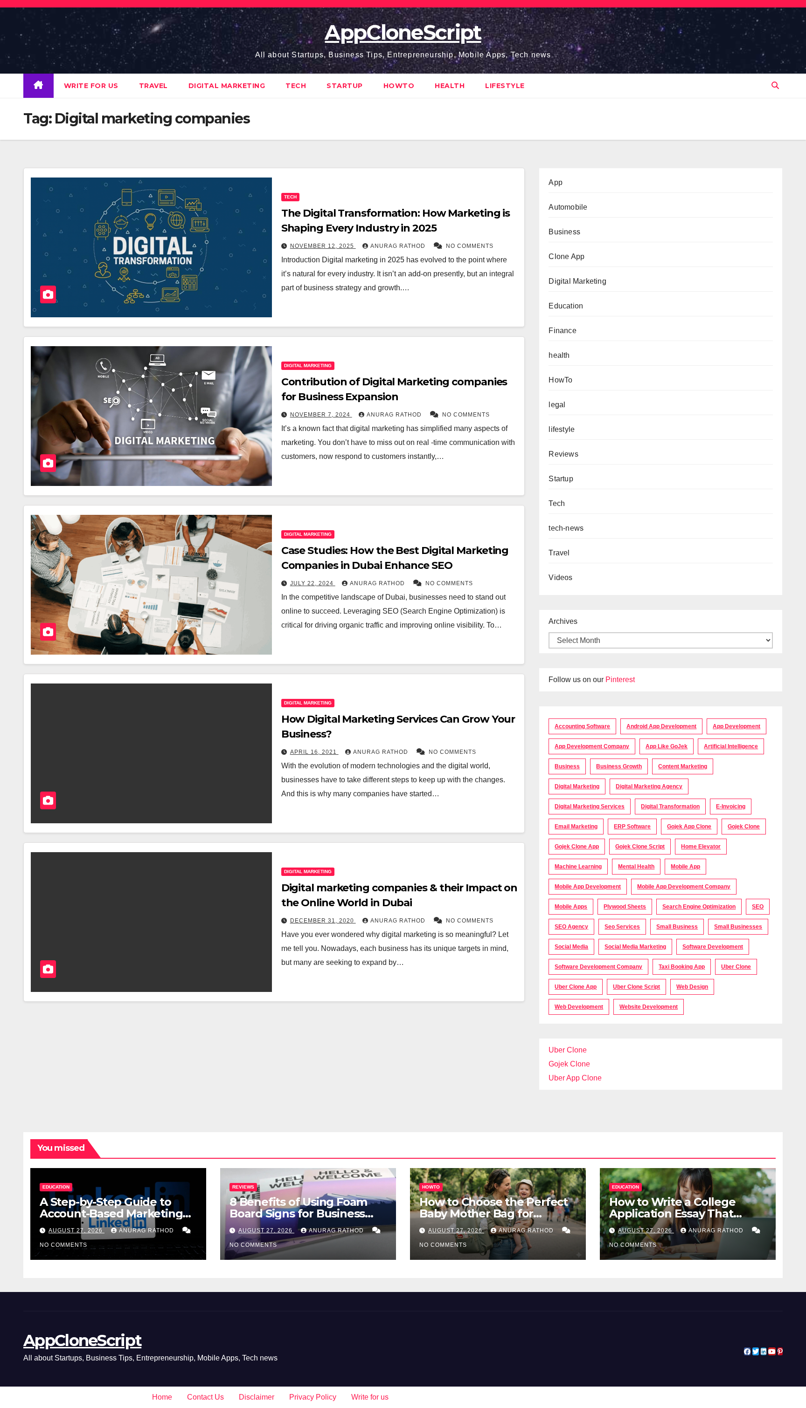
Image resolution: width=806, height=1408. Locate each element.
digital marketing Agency (649, 786)
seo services (622, 926)
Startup (345, 86)
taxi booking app (682, 967)
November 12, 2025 (323, 246)
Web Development (579, 1007)
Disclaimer (256, 1397)
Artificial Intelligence (731, 746)
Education (566, 306)
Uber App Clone (575, 1078)
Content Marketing (682, 766)
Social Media (571, 946)
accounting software (582, 726)
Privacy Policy (312, 1397)
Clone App (566, 256)
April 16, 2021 (314, 752)
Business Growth (619, 766)
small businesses (738, 926)
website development (648, 1007)
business (567, 766)
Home (162, 1397)
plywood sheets (625, 906)
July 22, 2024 (312, 583)
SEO (758, 906)
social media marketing (635, 946)
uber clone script (636, 987)
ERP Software (632, 826)
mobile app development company (683, 886)
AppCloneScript (403, 32)
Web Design (692, 987)
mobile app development (588, 886)
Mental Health (636, 866)
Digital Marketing (226, 86)
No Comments (469, 246)
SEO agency (571, 926)
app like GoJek (667, 746)
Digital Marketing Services (590, 806)
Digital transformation (670, 806)
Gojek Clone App (577, 846)
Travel (153, 86)
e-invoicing (730, 806)
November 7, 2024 (321, 414)
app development (736, 726)
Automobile (568, 207)
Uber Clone (568, 1050)
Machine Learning (578, 866)
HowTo (399, 86)
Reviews (563, 454)
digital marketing (577, 786)
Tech (295, 86)
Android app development (661, 726)
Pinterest (620, 679)
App (556, 182)
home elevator (701, 846)
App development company (592, 746)
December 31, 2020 (323, 920)
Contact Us (205, 1397)
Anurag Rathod (398, 246)
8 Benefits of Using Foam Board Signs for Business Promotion (298, 1213)
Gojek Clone (744, 826)
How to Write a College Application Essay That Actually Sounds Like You (677, 1213)
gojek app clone (689, 826)
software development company (598, 967)
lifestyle (505, 86)
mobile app (685, 866)
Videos (560, 577)
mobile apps (571, 906)
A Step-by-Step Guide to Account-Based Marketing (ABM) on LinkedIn (111, 1213)
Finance (562, 331)
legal (557, 405)
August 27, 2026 (76, 1230)
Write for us (91, 86)
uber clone (736, 967)
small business (677, 926)
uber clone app (576, 987)
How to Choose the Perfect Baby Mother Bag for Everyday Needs (493, 1213)
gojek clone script (640, 846)
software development (712, 946)
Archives (563, 621)
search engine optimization (699, 906)
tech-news (566, 528)
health (450, 86)
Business (564, 232)
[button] (775, 85)
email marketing (576, 826)
